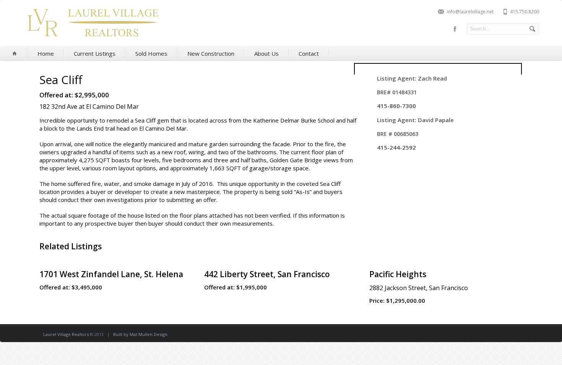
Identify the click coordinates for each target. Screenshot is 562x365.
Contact (309, 53)
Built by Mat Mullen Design (140, 334)
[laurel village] (92, 39)
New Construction (210, 53)
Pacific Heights (397, 274)
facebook (455, 29)
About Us (266, 53)
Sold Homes (151, 53)
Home (45, 53)
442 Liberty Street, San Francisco (267, 274)
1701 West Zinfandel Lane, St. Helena (111, 274)
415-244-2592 (396, 147)
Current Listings (94, 53)
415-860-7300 (396, 106)
